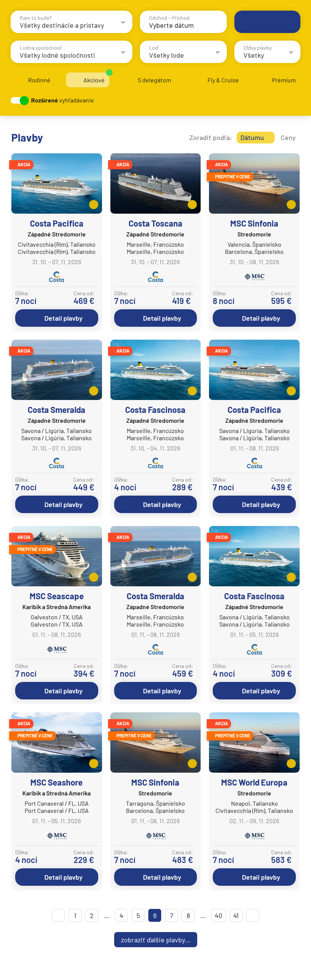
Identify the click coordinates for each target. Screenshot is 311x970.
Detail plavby (63, 318)
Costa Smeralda (56, 409)
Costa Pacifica (56, 223)
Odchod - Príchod (169, 17)
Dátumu (252, 137)
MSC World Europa (254, 782)
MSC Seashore (56, 782)
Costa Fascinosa (155, 409)
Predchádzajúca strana (58, 915)
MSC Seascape (57, 596)
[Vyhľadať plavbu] (267, 22)
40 (218, 915)
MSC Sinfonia (254, 223)
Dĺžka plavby (257, 47)
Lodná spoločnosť (41, 47)
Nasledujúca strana (252, 915)
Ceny (288, 137)
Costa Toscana (155, 223)
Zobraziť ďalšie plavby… (155, 939)
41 (236, 915)
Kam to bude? (36, 17)
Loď (153, 47)
